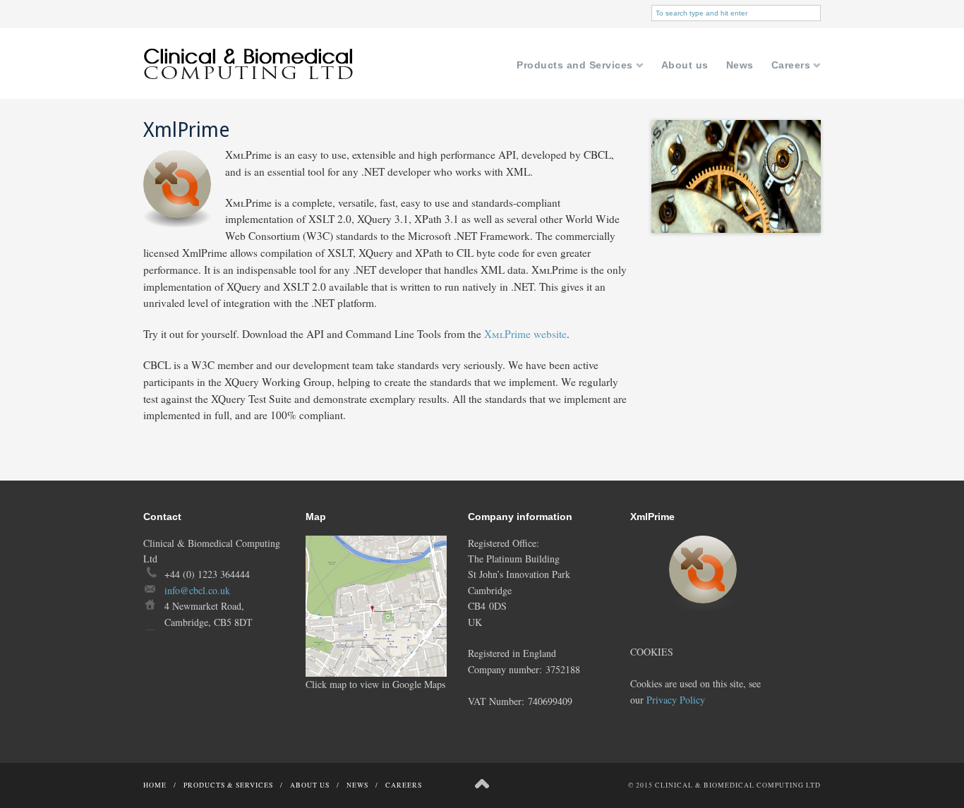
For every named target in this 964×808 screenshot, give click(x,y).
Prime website (525, 334)
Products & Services (228, 785)
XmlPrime (186, 130)
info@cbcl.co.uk (197, 590)
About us (685, 65)
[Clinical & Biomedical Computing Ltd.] (249, 95)
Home (155, 785)
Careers (796, 66)
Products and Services (580, 66)
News (740, 65)
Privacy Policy (675, 699)
